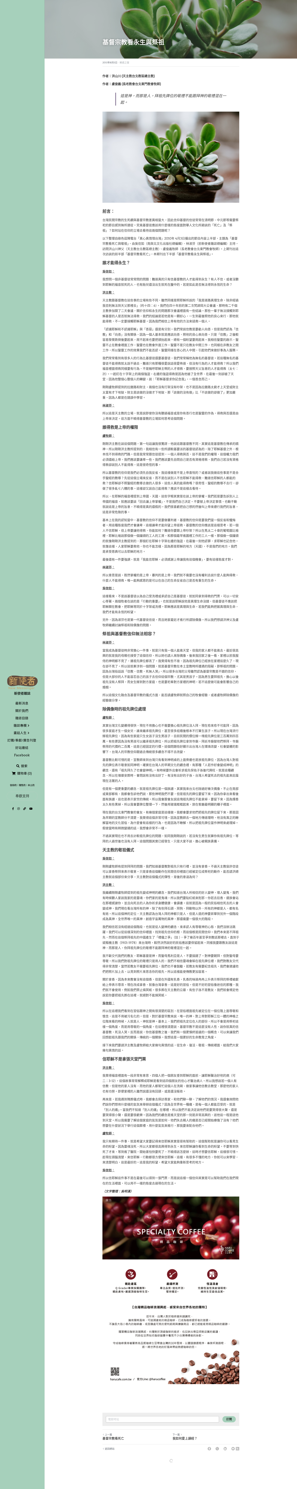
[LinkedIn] (225, 1448)
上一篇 (108, 1434)
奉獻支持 (22, 796)
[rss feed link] (237, 1448)
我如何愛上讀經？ (185, 1438)
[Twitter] (217, 1448)
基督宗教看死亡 (113, 1438)
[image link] (22, 682)
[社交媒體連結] (13, 808)
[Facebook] (209, 1448)
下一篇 (176, 1434)
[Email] (233, 1448)
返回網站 (109, 1448)
